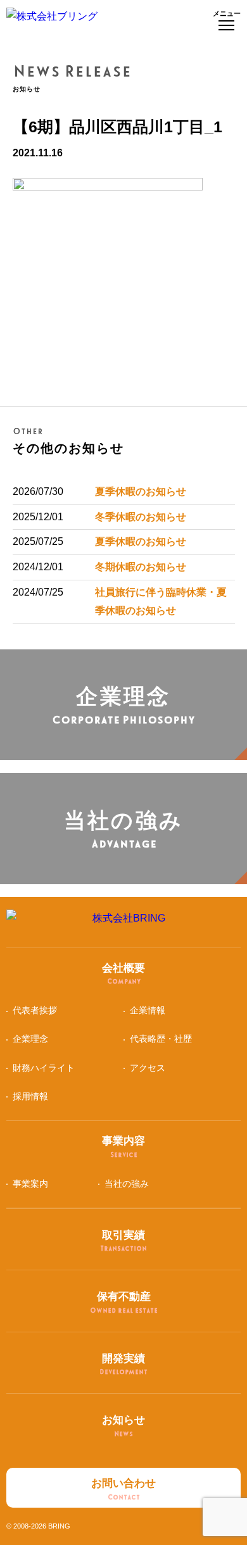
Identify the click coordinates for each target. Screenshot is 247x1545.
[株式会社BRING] (123, 922)
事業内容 (123, 1146)
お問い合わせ (123, 1489)
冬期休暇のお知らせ (140, 566)
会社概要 (123, 973)
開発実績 (123, 1364)
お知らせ (123, 1425)
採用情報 (30, 1096)
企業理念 (30, 1039)
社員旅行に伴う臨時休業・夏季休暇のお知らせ (161, 601)
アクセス (147, 1068)
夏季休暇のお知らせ (140, 491)
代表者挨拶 (35, 1010)
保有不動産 (124, 1302)
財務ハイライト (44, 1068)
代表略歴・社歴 (161, 1039)
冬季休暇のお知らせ (140, 516)
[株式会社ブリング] (52, 20)
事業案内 (30, 1184)
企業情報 (147, 1010)
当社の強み (126, 1184)
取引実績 (123, 1241)
